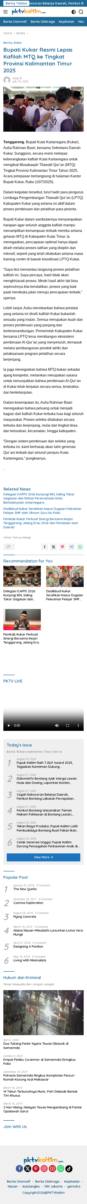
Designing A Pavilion (28, 946)
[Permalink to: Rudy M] (6, 79)
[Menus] (6, 12)
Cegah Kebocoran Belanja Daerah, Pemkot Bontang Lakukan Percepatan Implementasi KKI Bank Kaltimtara (45, 797)
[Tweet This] (53, 547)
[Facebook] (19, 1169)
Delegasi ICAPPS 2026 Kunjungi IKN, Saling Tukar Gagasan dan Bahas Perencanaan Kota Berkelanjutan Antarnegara (39, 498)
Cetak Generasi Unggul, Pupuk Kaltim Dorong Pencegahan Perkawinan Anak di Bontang (47, 844)
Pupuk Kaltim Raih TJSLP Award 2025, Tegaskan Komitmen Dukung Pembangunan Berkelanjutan (45, 765)
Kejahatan (72, 1181)
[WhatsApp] (60, 1169)
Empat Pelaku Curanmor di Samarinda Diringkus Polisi (39, 1062)
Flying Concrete (24, 917)
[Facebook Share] (44, 547)
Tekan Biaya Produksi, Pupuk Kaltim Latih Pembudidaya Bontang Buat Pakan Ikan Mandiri (47, 828)
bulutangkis (31, 1186)
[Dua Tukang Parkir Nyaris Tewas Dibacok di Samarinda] (43, 1012)
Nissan (13, 1186)
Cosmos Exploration (28, 903)
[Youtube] (52, 1169)
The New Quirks (25, 889)
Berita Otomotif (18, 1181)
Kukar (18, 43)
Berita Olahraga (47, 1181)
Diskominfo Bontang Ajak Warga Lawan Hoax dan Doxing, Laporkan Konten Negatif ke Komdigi (47, 781)
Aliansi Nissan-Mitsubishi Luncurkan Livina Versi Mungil (48, 932)
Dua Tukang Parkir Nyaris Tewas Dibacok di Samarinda (35, 1046)
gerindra (73, 1186)
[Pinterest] (35, 1169)
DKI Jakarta (53, 1186)
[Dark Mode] (73, 12)
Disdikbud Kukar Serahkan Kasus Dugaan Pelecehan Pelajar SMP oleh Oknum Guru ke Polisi (42, 511)
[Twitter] (27, 1169)
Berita (7, 43)
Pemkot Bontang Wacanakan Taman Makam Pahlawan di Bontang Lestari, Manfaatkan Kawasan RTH (44, 812)
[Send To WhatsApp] (80, 547)
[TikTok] (68, 1168)
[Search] (81, 12)
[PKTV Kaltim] (28, 12)
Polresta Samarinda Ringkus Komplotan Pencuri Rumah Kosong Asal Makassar (39, 1077)
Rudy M (17, 78)
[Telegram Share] (71, 547)
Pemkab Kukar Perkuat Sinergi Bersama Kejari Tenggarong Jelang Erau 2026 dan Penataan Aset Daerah (40, 523)
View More (42, 857)
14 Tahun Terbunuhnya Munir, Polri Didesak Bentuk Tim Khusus (40, 1094)
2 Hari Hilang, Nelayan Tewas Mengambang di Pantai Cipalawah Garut (42, 1109)
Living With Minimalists (29, 960)
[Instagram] (44, 1169)
